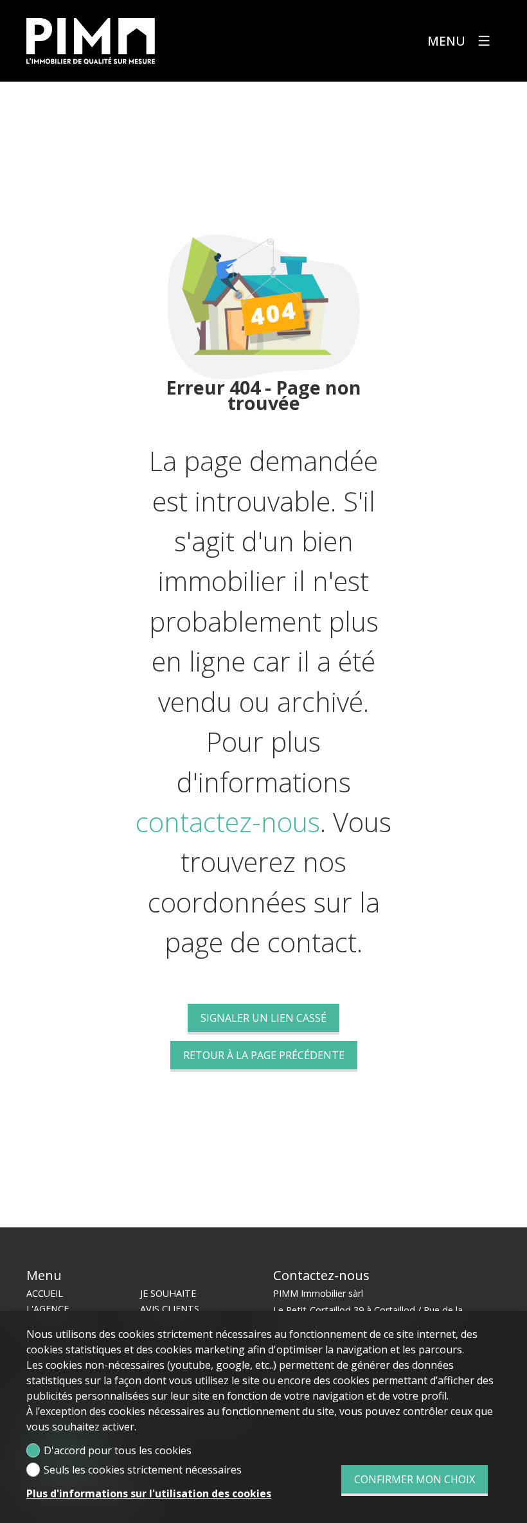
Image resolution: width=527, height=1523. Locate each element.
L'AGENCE (47, 1309)
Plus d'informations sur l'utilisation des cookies (148, 1493)
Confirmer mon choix (414, 1479)
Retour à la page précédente (263, 1055)
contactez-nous (228, 822)
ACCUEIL (44, 1293)
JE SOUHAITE (168, 1293)
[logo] (90, 41)
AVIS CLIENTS (169, 1309)
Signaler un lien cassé (263, 1018)
